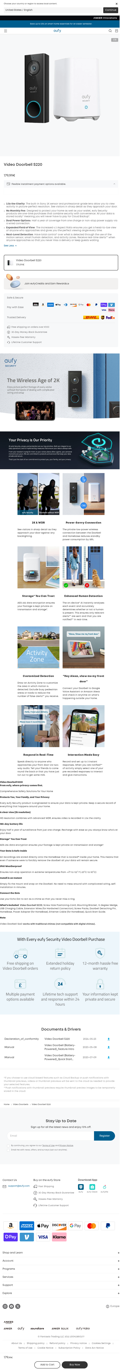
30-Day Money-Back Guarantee (56, 1193)
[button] (116, 3)
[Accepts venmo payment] (27, 1237)
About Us (16, 1343)
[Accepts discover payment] (59, 1226)
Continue (110, 10)
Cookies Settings (101, 1343)
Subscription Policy (69, 1348)
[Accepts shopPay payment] (10, 1237)
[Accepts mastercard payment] (91, 1226)
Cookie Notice (45, 1348)
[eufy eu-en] (57, 31)
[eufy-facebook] (11, 1306)
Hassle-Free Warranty (50, 1199)
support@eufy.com (19, 1186)
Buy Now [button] (75, 1365)
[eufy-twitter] (17, 1306)
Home (7, 1104)
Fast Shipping (46, 1186)
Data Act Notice (94, 1348)
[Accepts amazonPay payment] (10, 1226)
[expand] (114, 184)
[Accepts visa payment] (43, 1237)
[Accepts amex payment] (27, 1226)
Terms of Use (48, 1145)
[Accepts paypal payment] (108, 1226)
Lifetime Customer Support (53, 1205)
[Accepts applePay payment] (43, 1226)
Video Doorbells (20, 1104)
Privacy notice (78, 1343)
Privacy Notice (66, 1145)
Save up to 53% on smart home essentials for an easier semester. (61, 24)
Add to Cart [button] (47, 1365)
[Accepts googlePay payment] (75, 1226)
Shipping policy (35, 1343)
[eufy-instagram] (5, 1306)
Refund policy (57, 1343)
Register (104, 1136)
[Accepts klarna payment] (59, 1237)
